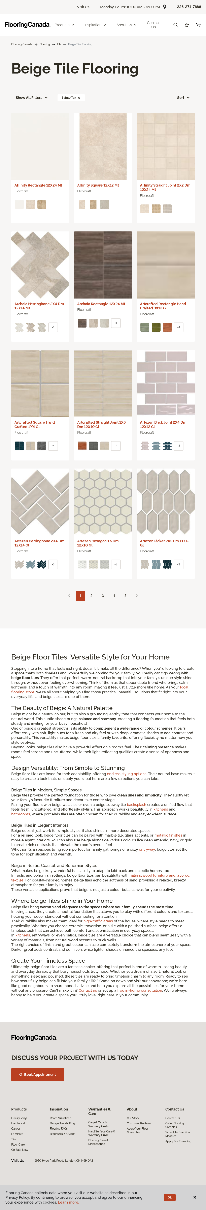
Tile (59, 44)
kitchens (160, 809)
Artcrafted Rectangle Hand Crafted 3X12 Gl (163, 306)
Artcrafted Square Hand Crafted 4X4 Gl (34, 424)
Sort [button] (180, 97)
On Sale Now (19, 1149)
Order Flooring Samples (174, 1125)
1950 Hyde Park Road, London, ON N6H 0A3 (64, 1160)
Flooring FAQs (59, 1128)
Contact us (88, 990)
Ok (170, 1197)
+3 (178, 445)
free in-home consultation (139, 990)
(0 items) (198, 25)
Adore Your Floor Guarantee (137, 1130)
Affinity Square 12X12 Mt (98, 185)
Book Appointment (40, 1074)
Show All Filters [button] (29, 97)
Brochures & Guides (62, 1133)
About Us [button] (124, 25)
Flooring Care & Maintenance (98, 1142)
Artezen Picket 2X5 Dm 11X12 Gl (165, 543)
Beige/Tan (69, 97)
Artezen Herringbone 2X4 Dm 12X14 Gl (39, 543)
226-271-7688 (189, 7)
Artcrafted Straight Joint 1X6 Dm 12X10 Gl (101, 424)
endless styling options (126, 774)
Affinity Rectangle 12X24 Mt (38, 185)
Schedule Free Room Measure (178, 1134)
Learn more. (68, 1202)
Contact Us (153, 25)
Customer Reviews (139, 1123)
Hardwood (18, 1123)
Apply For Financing (178, 1141)
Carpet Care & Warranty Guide (98, 1124)
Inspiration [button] (93, 25)
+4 (178, 327)
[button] (176, 25)
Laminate (17, 1133)
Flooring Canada (22, 44)
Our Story (133, 1118)
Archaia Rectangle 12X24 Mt (101, 304)
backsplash (136, 805)
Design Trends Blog (62, 1123)
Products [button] (62, 25)
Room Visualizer (60, 1118)
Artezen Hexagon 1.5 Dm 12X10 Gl (98, 543)
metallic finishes (168, 835)
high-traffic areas (98, 921)
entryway (147, 849)
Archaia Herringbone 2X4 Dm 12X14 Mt (39, 306)
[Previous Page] (69, 596)
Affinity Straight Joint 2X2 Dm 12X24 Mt (165, 187)
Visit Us (83, 7)
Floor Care (18, 1144)
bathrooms (20, 814)
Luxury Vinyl (19, 1118)
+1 (53, 327)
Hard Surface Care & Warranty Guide (101, 1133)
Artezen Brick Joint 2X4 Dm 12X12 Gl (163, 424)
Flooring (44, 44)
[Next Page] (137, 596)
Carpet (15, 1128)
